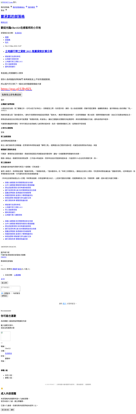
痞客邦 (15, 269)
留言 (19, 269)
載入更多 (4, 283)
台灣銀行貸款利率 (12, 59)
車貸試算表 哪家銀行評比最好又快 (18, 198)
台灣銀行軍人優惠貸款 (13, 215)
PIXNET (52, 384)
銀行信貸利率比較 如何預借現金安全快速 (20, 190)
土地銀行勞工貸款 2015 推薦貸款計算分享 (28, 51)
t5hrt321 (3, 257)
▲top (3, 279)
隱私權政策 (79, 384)
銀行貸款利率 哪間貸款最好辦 (16, 200)
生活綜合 (18, 33)
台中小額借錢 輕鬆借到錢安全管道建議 (19, 185)
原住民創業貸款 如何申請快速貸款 (18, 188)
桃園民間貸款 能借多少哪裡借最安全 (19, 195)
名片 (6, 42)
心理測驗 (17, 275)
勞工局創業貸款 (11, 64)
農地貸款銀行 (10, 67)
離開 (12, 410)
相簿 (6, 37)
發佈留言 (4, 296)
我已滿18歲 (5, 410)
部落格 (7, 40)
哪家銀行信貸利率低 (12, 56)
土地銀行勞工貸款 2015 (14, 62)
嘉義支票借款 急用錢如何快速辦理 (18, 193)
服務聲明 (88, 384)
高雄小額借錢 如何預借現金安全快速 (19, 182)
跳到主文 (4, 22)
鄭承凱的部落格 (13, 16)
